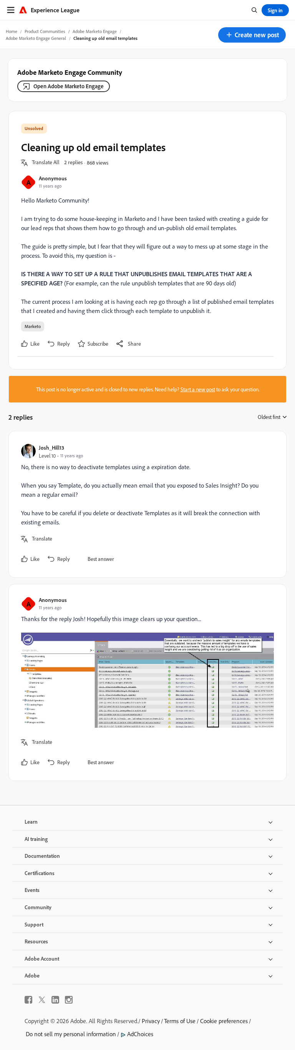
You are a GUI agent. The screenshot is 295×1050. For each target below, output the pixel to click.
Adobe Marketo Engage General (36, 38)
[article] (145, 504)
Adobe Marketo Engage (95, 31)
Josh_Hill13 (51, 447)
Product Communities (45, 31)
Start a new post (198, 389)
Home (11, 31)
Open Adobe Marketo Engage (68, 86)
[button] (252, 35)
